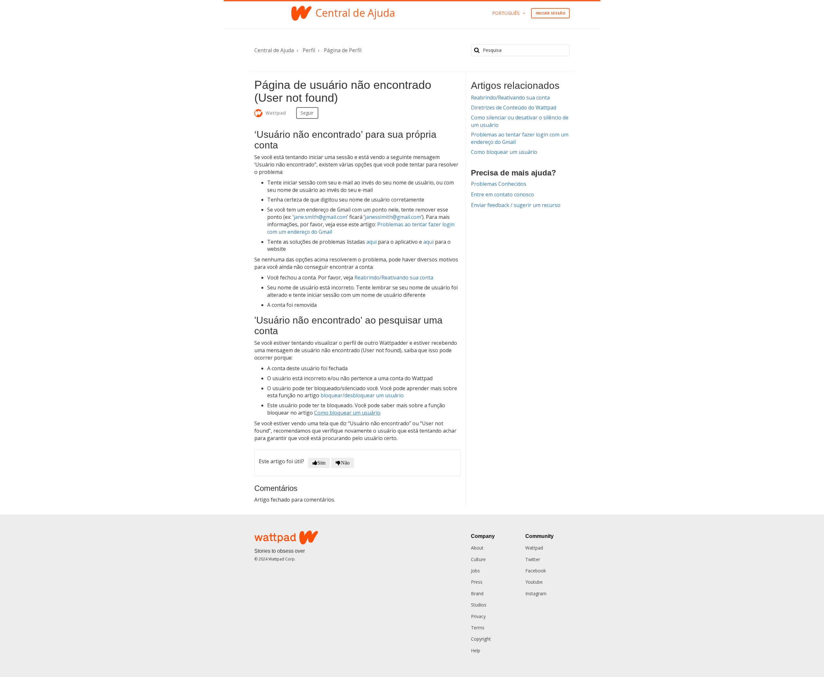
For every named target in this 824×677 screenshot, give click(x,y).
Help (475, 650)
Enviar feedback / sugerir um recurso (515, 205)
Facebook (535, 571)
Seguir (307, 113)
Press (476, 582)
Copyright (481, 639)
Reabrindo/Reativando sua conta (510, 97)
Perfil (309, 50)
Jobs (475, 571)
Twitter (532, 559)
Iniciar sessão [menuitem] (550, 13)
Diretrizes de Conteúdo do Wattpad (513, 107)
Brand (477, 593)
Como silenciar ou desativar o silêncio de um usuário (519, 121)
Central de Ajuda (274, 50)
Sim (321, 462)
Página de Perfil (342, 50)
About (477, 548)
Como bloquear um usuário (504, 151)
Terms (477, 628)
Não (345, 462)
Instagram (536, 593)
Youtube (534, 582)
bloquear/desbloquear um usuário (362, 395)
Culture (478, 559)
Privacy (478, 616)
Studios (478, 605)
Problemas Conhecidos (498, 183)
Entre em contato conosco (502, 194)
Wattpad (534, 548)
